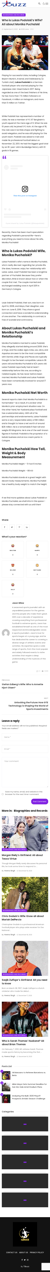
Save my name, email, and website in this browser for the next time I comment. (23, 793)
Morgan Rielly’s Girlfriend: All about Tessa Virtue (22, 857)
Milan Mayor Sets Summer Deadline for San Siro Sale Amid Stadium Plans (29, 1085)
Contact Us (11, 1253)
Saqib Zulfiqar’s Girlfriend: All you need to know (24, 981)
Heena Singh (9, 870)
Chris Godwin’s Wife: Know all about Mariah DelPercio (23, 918)
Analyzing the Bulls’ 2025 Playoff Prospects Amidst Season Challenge (28, 1097)
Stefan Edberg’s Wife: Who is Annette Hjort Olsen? (22, 686)
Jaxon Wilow (18, 603)
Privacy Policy (37, 1253)
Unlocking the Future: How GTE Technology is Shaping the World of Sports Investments (28, 706)
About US (23, 1253)
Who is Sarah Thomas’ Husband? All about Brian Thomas (23, 1042)
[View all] (25, 1124)
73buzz (26, 1266)
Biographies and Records (13, 15)
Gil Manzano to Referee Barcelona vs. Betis (29, 1074)
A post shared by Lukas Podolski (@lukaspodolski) (25, 223)
